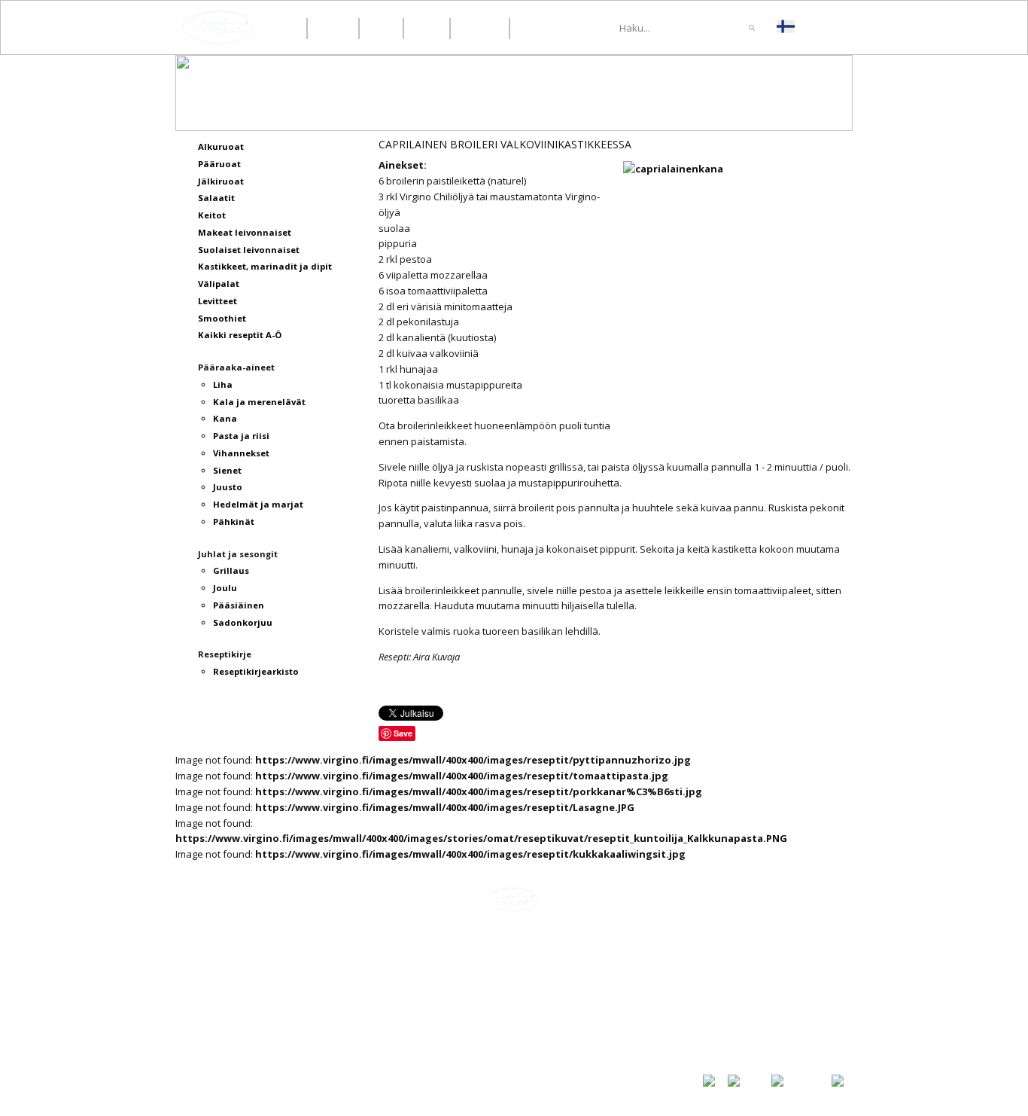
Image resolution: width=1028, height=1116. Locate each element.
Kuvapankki (730, 1034)
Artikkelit (725, 967)
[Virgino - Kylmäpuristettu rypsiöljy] (219, 27)
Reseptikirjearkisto (749, 1019)
